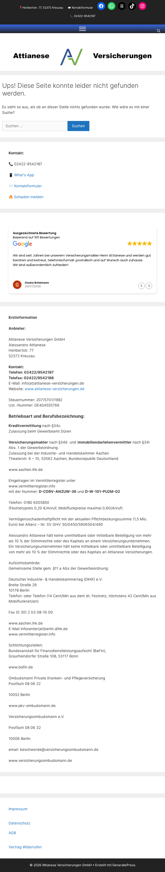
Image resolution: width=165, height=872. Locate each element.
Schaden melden (28, 197)
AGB (12, 833)
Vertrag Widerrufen (25, 847)
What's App (24, 175)
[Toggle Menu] (82, 29)
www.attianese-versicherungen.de (54, 389)
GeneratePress (123, 865)
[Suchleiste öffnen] (158, 31)
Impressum (18, 809)
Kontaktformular (82, 7)
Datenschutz (19, 823)
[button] (149, 286)
